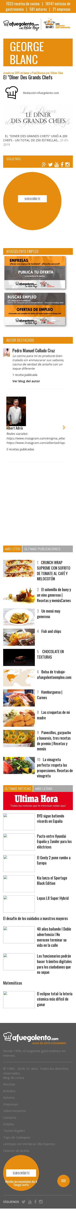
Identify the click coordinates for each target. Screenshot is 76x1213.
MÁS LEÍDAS (43, 788)
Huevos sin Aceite (16, 1150)
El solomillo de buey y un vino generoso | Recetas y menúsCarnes (54, 595)
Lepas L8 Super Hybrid (53, 898)
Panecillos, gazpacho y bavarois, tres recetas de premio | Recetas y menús (54, 740)
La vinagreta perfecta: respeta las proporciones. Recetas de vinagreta (55, 767)
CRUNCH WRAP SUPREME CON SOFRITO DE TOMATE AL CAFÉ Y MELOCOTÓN (53, 570)
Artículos (9, 1091)
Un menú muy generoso (48, 613)
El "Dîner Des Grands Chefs (27, 77)
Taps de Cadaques (16, 1137)
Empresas (10, 1104)
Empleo (8, 1124)
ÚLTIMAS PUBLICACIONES (42, 548)
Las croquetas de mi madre (53, 714)
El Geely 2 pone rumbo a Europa (54, 860)
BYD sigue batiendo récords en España (50, 818)
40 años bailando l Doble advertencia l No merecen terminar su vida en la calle (54, 937)
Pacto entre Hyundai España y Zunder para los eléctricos (54, 841)
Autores (9, 1097)
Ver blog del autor (26, 381)
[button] (7, 425)
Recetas (9, 1084)
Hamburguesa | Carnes (49, 694)
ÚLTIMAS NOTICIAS (18, 788)
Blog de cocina (13, 1077)
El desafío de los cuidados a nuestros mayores (35, 918)
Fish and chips (51, 631)
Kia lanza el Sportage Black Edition (52, 880)
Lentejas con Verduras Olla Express (29, 1144)
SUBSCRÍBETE (32, 198)
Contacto (9, 1117)
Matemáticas (12, 983)
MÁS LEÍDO (12, 548)
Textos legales (14, 1130)
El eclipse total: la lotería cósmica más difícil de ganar (54, 999)
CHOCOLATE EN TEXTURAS (50, 654)
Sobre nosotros (14, 1111)
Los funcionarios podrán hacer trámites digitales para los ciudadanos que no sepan (54, 964)
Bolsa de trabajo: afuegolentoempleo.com (54, 674)
